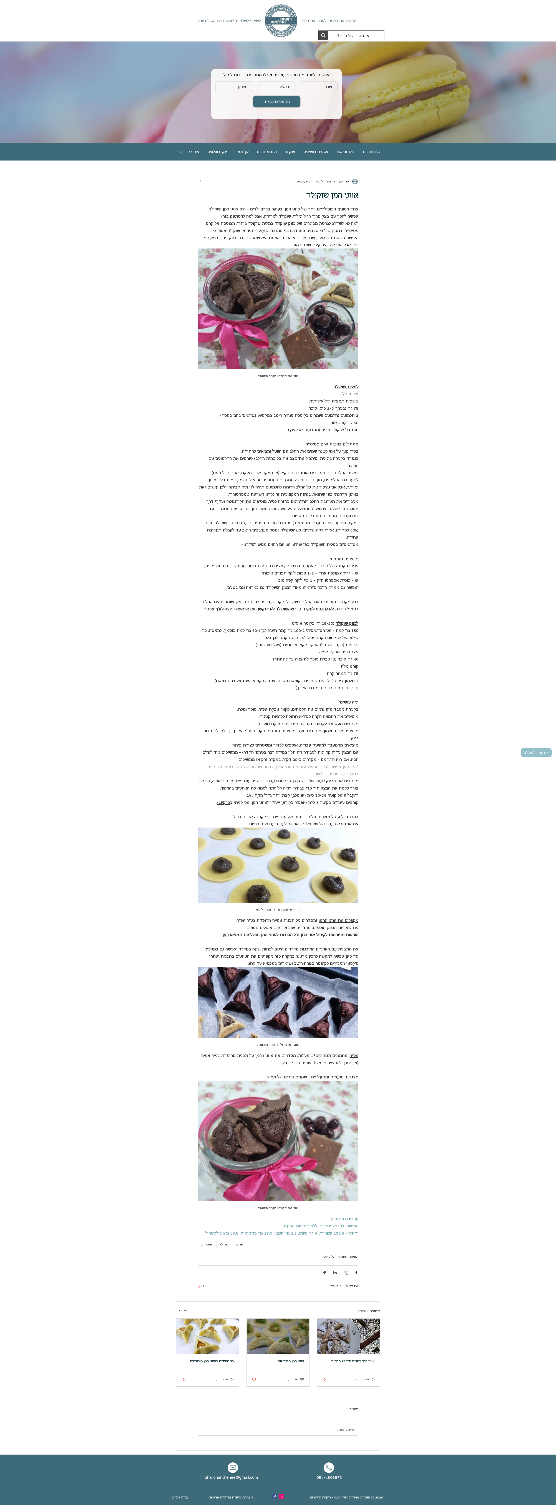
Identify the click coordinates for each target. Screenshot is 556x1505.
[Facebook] (274, 1496)
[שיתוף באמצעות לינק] (324, 1273)
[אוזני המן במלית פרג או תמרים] (348, 1336)
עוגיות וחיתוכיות (347, 1256)
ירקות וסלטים (217, 152)
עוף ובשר (241, 152)
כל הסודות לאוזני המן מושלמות (212, 1361)
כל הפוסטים (371, 152)
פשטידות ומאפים (316, 152)
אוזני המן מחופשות (291, 1361)
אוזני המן (206, 1245)
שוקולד (223, 1245)
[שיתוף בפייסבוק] (356, 1273)
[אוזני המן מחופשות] (278, 1336)
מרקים (290, 152)
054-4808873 (329, 1477)
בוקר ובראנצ (345, 152)
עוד (196, 152)
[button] (181, 152)
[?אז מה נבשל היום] (323, 35)
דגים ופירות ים (267, 152)
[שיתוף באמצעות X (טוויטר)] (346, 1273)
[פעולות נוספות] (200, 181)
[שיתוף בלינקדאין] (335, 1273)
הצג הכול (181, 1310)
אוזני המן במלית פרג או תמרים (353, 1361)
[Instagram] (281, 1496)
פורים (239, 1245)
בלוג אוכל (328, 1256)
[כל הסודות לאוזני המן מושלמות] (207, 1336)
